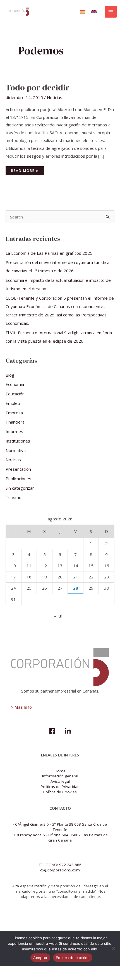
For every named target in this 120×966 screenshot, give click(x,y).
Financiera (15, 422)
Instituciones (18, 441)
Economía (15, 384)
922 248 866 (70, 864)
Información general (60, 775)
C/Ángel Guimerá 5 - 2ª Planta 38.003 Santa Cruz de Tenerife (61, 827)
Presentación (18, 469)
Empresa (14, 412)
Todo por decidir (37, 87)
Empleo (13, 403)
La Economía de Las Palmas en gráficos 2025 (49, 253)
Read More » (25, 169)
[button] (82, 12)
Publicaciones (18, 478)
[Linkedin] (67, 731)
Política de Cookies (60, 791)
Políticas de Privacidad (60, 786)
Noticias (54, 97)
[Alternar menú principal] (111, 12)
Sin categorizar (20, 488)
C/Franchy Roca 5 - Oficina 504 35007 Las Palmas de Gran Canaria (61, 837)
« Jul (58, 616)
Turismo (13, 497)
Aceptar (40, 957)
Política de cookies (73, 957)
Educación (15, 394)
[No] (113, 948)
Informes (14, 431)
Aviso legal (60, 781)
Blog (10, 375)
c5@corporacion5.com (60, 870)
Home (60, 770)
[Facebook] (52, 731)
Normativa (16, 450)
